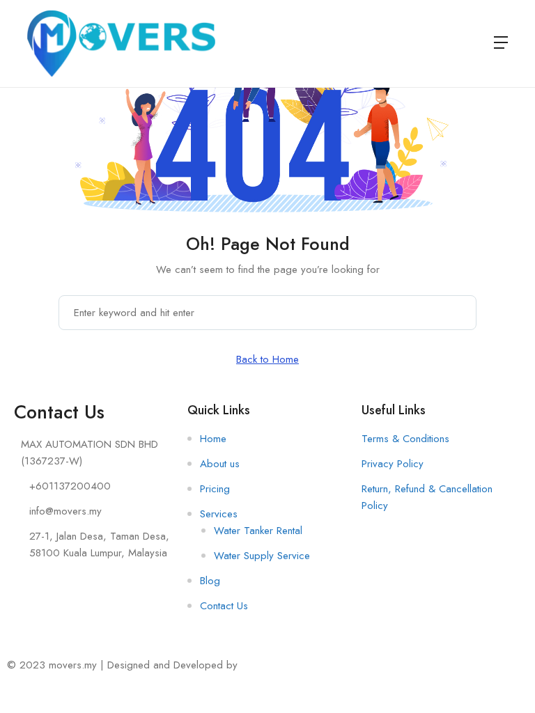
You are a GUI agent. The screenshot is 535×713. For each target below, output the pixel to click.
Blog (210, 580)
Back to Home (267, 359)
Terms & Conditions (405, 438)
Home (213, 438)
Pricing (215, 488)
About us (220, 463)
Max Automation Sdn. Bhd (298, 665)
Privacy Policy (393, 463)
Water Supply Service (262, 555)
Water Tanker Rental (258, 530)
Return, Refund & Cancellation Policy (427, 497)
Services (219, 514)
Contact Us (224, 605)
